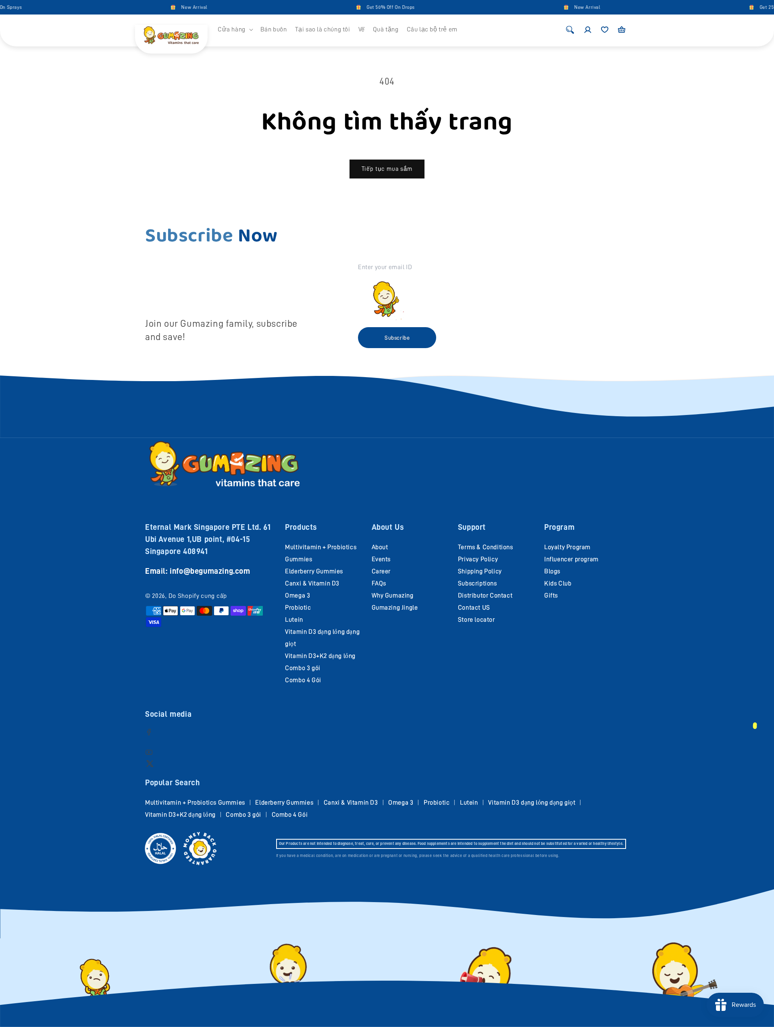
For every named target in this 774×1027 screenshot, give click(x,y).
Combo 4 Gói (303, 680)
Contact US (474, 607)
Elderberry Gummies (314, 571)
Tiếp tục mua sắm (387, 169)
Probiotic (298, 607)
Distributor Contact (485, 595)
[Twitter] (149, 763)
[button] (235, 29)
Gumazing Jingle (395, 607)
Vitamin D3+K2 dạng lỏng (320, 656)
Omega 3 (297, 595)
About (380, 547)
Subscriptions (477, 583)
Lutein (294, 619)
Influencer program (571, 559)
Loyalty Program (567, 547)
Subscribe (397, 337)
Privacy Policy (478, 559)
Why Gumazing (393, 595)
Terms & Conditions (485, 547)
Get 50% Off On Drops (371, 7)
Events (381, 559)
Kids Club (557, 583)
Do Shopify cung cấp (198, 596)
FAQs (379, 583)
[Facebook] (149, 732)
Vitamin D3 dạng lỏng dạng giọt (531, 802)
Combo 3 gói (302, 668)
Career (381, 571)
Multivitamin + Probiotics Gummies (195, 802)
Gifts (551, 595)
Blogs (552, 571)
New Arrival (175, 7)
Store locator (476, 619)
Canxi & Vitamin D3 (312, 583)
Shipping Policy (480, 571)
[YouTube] (149, 752)
